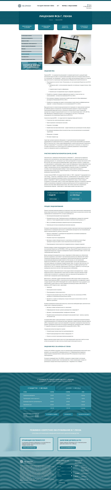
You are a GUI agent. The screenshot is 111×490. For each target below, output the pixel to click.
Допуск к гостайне (25, 40)
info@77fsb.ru (84, 476)
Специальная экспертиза (26, 51)
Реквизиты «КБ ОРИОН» (80, 479)
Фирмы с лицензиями (69, 5)
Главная (51, 19)
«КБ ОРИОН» (59, 489)
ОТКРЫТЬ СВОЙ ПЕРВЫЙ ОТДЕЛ (29, 447)
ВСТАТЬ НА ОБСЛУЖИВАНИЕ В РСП (68, 447)
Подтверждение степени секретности (29, 43)
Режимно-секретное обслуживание (28, 46)
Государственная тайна (45, 5)
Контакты (88, 8)
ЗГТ (58, 5)
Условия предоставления (27, 35)
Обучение (23, 48)
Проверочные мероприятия (27, 38)
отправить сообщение (61, 483)
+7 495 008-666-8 (87, 6)
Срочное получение (25, 54)
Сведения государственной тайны (28, 59)
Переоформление (25, 56)
